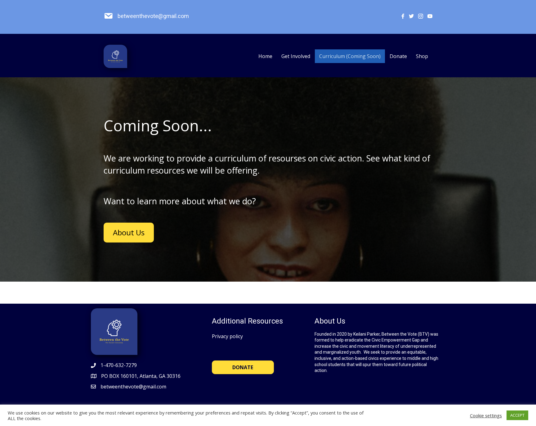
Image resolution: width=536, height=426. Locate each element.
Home (265, 56)
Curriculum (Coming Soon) (350, 56)
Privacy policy (227, 336)
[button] (129, 232)
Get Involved (295, 56)
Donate (398, 56)
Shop (422, 56)
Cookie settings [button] (486, 415)
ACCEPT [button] (517, 415)
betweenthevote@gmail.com (153, 16)
